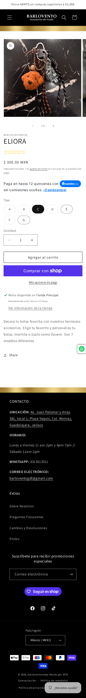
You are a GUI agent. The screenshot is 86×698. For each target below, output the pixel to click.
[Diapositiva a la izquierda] (32, 126)
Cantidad (10, 231)
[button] (9, 17)
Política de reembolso (54, 680)
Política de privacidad (32, 687)
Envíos (15, 539)
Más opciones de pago (43, 282)
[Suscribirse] (71, 574)
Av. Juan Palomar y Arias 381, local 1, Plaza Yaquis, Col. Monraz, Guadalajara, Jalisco (41, 418)
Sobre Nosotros (22, 506)
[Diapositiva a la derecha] (53, 126)
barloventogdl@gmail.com (31, 478)
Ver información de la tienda (30, 308)
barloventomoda (38, 674)
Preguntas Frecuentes (26, 517)
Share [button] (13, 355)
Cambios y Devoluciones (28, 528)
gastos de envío (39, 168)
